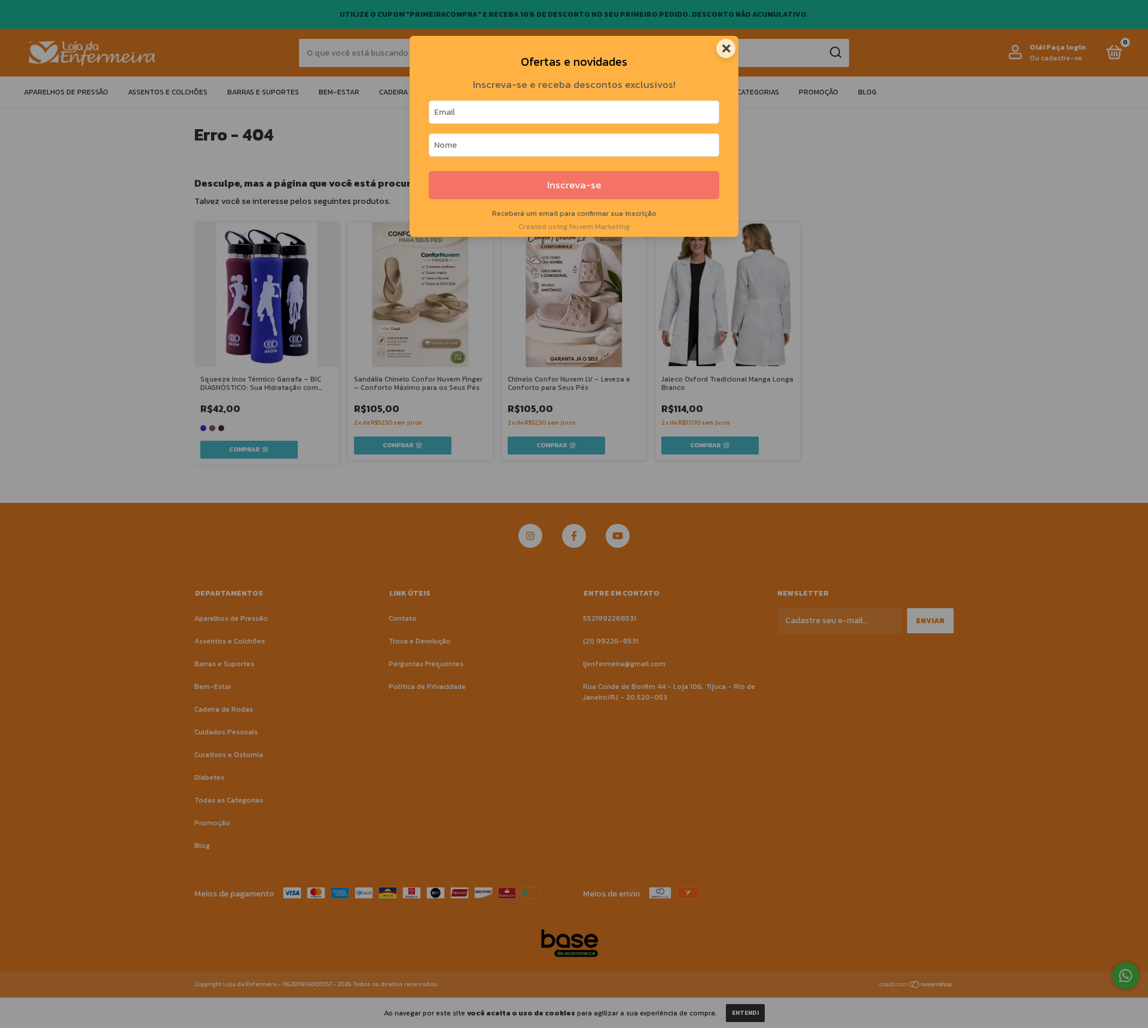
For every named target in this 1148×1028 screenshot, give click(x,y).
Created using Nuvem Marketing (574, 226)
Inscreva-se (574, 185)
